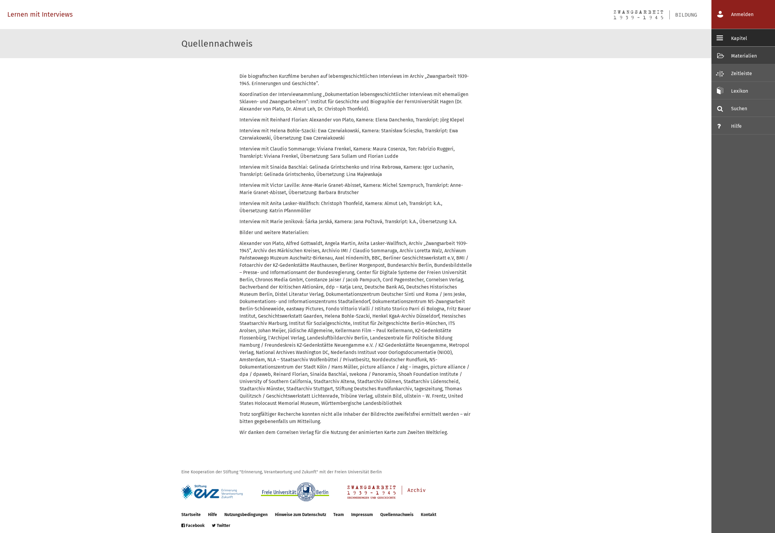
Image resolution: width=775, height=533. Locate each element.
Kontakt (428, 514)
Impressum (362, 514)
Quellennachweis (397, 514)
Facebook (195, 525)
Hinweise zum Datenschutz (300, 514)
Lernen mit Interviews (40, 14)
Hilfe (212, 514)
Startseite (191, 514)
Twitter (223, 525)
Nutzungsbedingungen (246, 514)
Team (338, 514)
